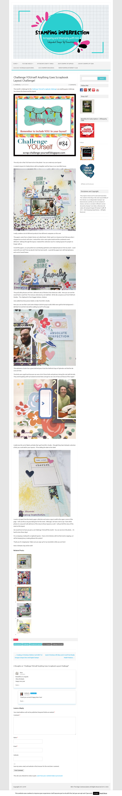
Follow (82, 142)
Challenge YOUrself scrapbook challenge (44, 89)
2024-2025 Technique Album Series (23, 67)
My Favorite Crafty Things (45, 63)
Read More (103, 793)
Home (15, 63)
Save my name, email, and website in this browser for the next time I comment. (36, 766)
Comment (17, 715)
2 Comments (72, 84)
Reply (17, 685)
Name (16, 737)
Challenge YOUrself (57, 644)
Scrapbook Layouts (36, 644)
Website (16, 755)
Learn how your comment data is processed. (50, 776)
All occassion (17, 644)
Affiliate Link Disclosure (87, 184)
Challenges (26, 644)
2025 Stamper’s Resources (46, 67)
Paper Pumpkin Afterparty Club (68, 67)
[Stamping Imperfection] (61, 58)
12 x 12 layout (47, 644)
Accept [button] (96, 793)
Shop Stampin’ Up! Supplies (65, 63)
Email (16, 746)
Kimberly (17, 84)
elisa (21, 672)
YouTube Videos (27, 63)
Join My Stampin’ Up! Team (86, 63)
